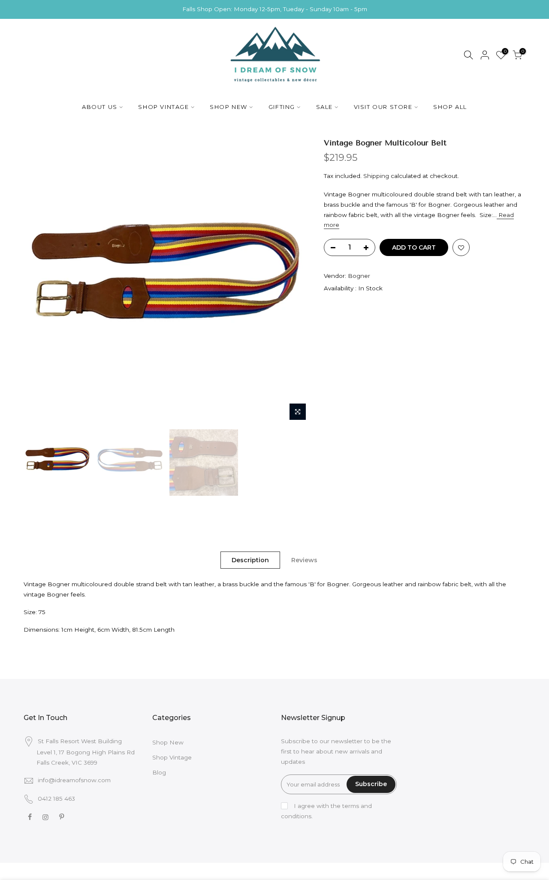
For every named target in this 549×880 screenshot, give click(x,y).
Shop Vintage (172, 757)
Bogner (359, 275)
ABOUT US (100, 106)
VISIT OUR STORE (383, 106)
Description (250, 560)
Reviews (304, 560)
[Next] (296, 281)
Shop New (168, 742)
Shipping (376, 175)
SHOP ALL (450, 106)
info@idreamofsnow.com (74, 780)
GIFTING (281, 106)
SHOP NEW (228, 106)
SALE (324, 106)
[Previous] (39, 281)
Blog (159, 772)
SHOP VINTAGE (163, 106)
